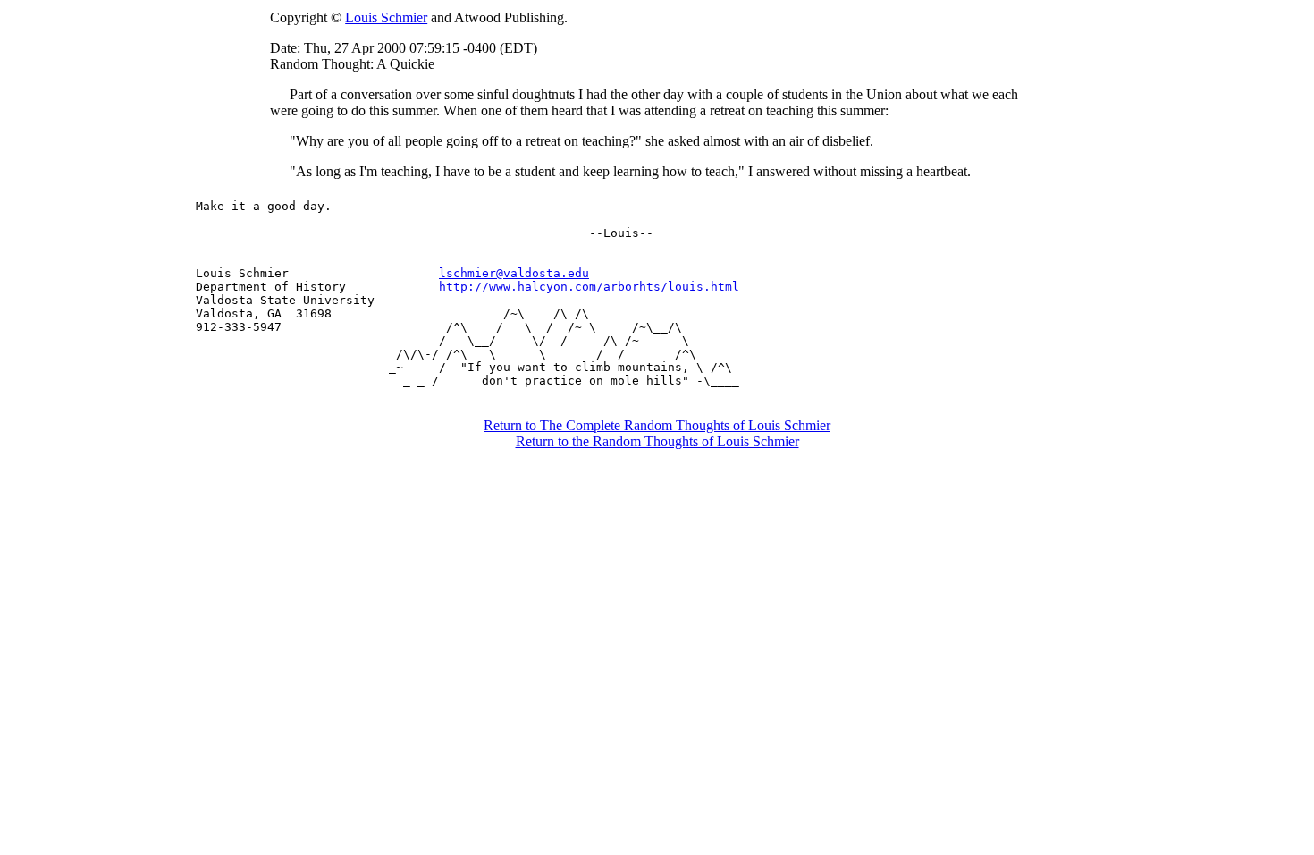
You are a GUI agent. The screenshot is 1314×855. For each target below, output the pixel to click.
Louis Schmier (386, 17)
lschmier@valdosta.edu (514, 273)
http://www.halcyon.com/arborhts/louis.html (589, 286)
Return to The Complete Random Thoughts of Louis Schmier (657, 425)
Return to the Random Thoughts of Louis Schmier (657, 441)
